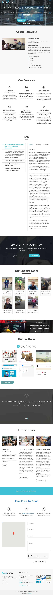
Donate (46, 7)
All (18, 346)
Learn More (32, 18)
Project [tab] (31, 144)
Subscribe (34, 256)
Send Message (39, 562)
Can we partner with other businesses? (12, 169)
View (4, 465)
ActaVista (29, 593)
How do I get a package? (14, 160)
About (9, 7)
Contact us (40, 331)
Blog (23, 7)
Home (4, 7)
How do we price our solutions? (12, 164)
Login (41, 7)
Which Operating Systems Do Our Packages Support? (14, 146)
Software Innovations (6, 450)
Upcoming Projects (26, 449)
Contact (27, 7)
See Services (21, 18)
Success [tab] (45, 144)
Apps (23, 346)
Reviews (5, 11)
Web (34, 346)
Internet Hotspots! (43, 449)
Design (28, 346)
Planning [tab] (38, 144)
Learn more (23, 477)
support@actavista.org (28, 513)
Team (19, 7)
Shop (31, 7)
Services (14, 7)
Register (36, 7)
